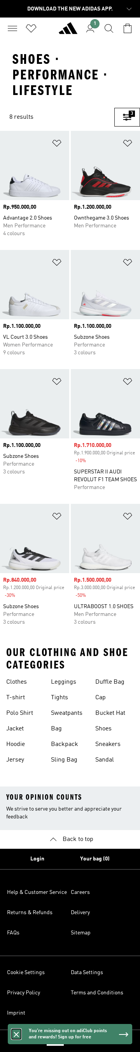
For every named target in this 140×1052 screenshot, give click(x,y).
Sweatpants (66, 713)
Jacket (15, 729)
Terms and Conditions (97, 993)
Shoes (103, 729)
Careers (80, 892)
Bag (56, 729)
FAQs (13, 933)
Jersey (15, 760)
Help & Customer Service (37, 892)
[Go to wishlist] (31, 28)
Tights (59, 698)
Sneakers (108, 744)
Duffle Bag (109, 682)
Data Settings (87, 972)
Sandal (104, 760)
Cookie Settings (26, 972)
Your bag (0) (95, 859)
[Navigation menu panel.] (12, 28)
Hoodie (15, 744)
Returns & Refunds (29, 912)
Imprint (16, 1013)
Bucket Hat (110, 713)
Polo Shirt (19, 713)
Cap (100, 698)
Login (37, 859)
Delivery (80, 912)
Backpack (64, 744)
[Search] (109, 28)
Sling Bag (64, 760)
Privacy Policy (23, 993)
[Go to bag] (127, 28)
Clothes (16, 682)
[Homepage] (68, 31)
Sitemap (81, 933)
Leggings (63, 682)
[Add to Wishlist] (57, 144)
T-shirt (15, 698)
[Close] (16, 1034)
